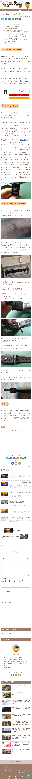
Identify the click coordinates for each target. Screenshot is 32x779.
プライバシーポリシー (23, 770)
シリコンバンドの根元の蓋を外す (16, 34)
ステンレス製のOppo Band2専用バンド (18, 242)
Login (29, 558)
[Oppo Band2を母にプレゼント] (9, 19)
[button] (29, 634)
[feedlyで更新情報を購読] (16, 463)
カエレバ (21, 92)
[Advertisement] (16, 443)
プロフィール (8, 768)
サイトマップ (23, 768)
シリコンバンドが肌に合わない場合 (13, 30)
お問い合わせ (8, 770)
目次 (14, 24)
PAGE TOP (16, 762)
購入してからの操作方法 (11, 28)
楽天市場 (19, 95)
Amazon (19, 97)
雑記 (4, 426)
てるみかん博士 (16, 654)
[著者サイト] (12, 463)
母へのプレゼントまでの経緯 (12, 26)
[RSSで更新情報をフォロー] (19, 463)
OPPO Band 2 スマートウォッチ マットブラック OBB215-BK (19, 91)
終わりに (7, 42)
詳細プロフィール (9, 667)
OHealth (23, 140)
